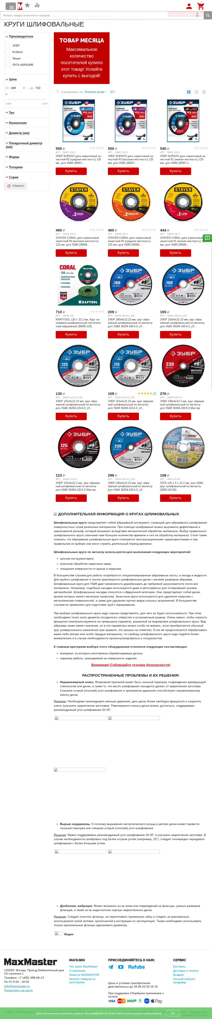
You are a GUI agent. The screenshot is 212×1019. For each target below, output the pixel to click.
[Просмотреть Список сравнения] (37, 7)
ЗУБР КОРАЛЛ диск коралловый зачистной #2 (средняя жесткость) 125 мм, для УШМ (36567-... (78, 159)
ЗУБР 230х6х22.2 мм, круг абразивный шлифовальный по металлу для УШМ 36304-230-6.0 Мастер (182, 405)
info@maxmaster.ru (17, 986)
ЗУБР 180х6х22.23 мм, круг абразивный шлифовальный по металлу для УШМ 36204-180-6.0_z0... (130, 323)
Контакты (179, 966)
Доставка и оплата (185, 970)
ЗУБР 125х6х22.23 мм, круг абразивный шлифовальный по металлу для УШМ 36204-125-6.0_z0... (78, 405)
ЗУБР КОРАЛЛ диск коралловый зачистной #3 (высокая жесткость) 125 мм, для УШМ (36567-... (131, 159)
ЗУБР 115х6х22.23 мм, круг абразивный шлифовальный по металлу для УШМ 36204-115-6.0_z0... (131, 405)
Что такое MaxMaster (83, 966)
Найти (208, 15)
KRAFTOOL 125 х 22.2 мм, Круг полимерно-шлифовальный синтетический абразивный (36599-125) (78, 323)
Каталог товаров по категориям (82, 980)
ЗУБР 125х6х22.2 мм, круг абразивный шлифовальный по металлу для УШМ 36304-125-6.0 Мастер (78, 486)
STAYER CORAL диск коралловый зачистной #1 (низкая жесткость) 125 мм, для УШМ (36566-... (183, 241)
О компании (77, 970)
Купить (71, 171)
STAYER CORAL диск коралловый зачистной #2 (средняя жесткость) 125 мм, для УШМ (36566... (129, 241)
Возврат (178, 974)
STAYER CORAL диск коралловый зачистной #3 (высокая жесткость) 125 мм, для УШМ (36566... (77, 241)
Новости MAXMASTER (84, 974)
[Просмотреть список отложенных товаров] (27, 7)
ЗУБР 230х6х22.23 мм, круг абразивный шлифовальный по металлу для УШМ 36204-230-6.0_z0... (130, 486)
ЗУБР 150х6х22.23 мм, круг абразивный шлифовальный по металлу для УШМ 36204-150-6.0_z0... (182, 323)
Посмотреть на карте (18, 990)
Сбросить (18, 185)
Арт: (58, 152)
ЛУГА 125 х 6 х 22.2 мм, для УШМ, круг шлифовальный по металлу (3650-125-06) (182, 486)
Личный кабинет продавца (184, 980)
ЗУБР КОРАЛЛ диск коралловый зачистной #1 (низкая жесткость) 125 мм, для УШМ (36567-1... (183, 159)
